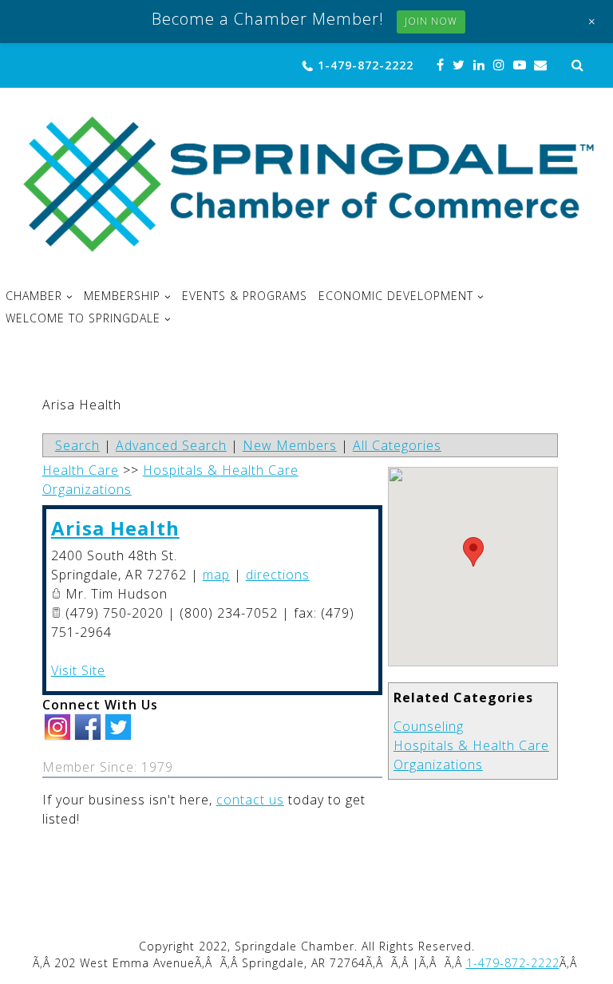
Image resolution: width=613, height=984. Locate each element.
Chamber (34, 296)
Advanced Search (171, 445)
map (216, 574)
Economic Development (395, 296)
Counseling (429, 726)
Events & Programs (244, 296)
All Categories (397, 445)
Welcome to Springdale (83, 318)
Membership (122, 296)
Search (77, 445)
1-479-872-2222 (365, 65)
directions (278, 574)
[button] (473, 552)
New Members (290, 445)
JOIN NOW (431, 21)
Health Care (80, 470)
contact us (250, 799)
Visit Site (78, 670)
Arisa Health (115, 528)
